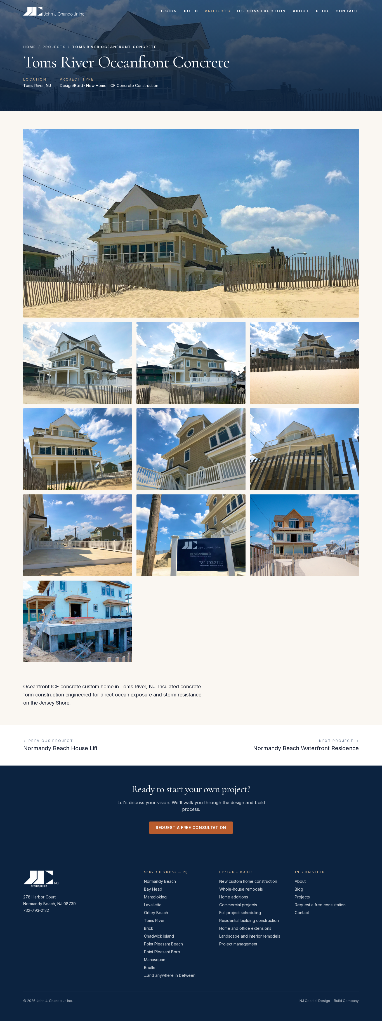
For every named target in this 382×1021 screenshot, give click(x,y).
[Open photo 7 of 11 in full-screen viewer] (304, 449)
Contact (347, 11)
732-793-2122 (36, 910)
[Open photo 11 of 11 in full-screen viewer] (77, 621)
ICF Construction (261, 11)
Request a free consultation (191, 827)
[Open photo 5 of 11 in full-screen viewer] (77, 449)
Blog (322, 11)
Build (191, 11)
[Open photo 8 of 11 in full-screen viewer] (77, 535)
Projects (217, 11)
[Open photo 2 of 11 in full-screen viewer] (77, 363)
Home (29, 47)
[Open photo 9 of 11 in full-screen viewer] (190, 535)
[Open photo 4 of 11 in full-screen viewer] (304, 363)
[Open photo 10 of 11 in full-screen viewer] (304, 535)
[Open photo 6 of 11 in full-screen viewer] (190, 449)
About (301, 11)
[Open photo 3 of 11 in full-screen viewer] (190, 363)
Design (168, 11)
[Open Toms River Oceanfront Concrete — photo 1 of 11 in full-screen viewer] (191, 223)
